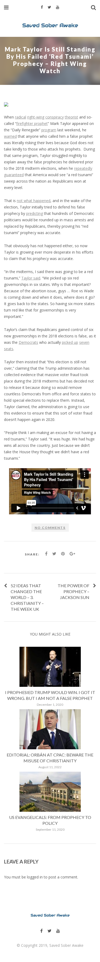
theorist (71, 117)
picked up (70, 342)
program (48, 129)
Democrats (28, 342)
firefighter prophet (32, 123)
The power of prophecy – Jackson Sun (73, 591)
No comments (50, 528)
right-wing (35, 117)
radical (20, 117)
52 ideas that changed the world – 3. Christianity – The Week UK (27, 597)
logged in (35, 877)
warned (10, 136)
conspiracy (54, 117)
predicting (34, 213)
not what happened (33, 200)
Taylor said (30, 278)
